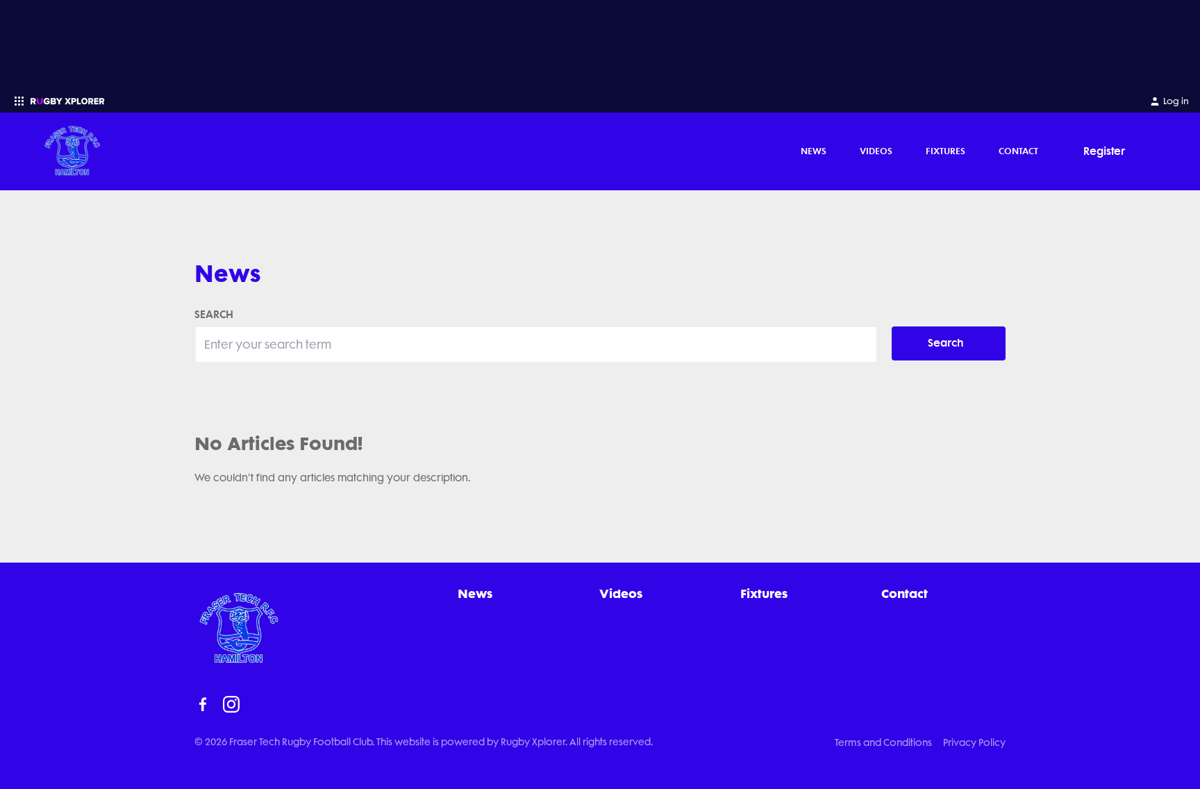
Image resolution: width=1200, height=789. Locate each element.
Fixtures (945, 150)
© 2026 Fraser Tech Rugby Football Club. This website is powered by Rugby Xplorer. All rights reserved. (423, 741)
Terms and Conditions (883, 742)
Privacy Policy (974, 742)
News (813, 150)
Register (1104, 151)
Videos (876, 150)
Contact (1018, 150)
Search (946, 342)
